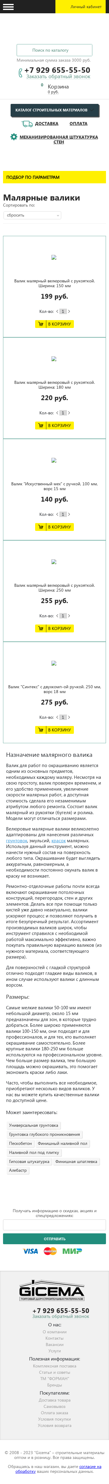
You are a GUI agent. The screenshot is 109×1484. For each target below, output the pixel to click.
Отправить (54, 1239)
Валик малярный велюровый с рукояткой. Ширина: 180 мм (54, 384)
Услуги (54, 1351)
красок (58, 840)
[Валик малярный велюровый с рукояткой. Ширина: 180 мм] (54, 359)
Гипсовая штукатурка (29, 1161)
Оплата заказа (54, 1412)
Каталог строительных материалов (51, 110)
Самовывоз (54, 1406)
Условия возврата (54, 1425)
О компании (55, 1332)
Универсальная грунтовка (33, 1125)
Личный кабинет (86, 6)
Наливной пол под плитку (34, 1152)
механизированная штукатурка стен (59, 139)
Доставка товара (55, 1400)
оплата (79, 123)
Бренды (54, 1385)
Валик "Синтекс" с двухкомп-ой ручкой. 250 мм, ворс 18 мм (54, 689)
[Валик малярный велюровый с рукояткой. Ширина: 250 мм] (54, 562)
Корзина (58, 86)
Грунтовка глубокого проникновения (44, 1134)
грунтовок (16, 840)
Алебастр (18, 1170)
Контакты (54, 1338)
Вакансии (55, 1344)
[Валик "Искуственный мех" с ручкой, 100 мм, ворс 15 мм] (54, 460)
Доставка (46, 123)
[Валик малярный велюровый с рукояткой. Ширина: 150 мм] (54, 257)
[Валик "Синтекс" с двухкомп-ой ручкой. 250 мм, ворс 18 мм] (54, 663)
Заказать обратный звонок (58, 76)
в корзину (59, 324)
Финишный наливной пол (62, 1143)
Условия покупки (54, 1419)
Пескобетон (20, 1143)
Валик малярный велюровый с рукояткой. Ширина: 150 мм (54, 283)
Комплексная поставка (54, 1366)
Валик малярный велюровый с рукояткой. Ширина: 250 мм (54, 587)
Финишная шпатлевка (76, 1161)
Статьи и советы (54, 1372)
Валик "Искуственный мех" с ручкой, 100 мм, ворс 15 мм (54, 486)
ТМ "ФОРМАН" (54, 1378)
